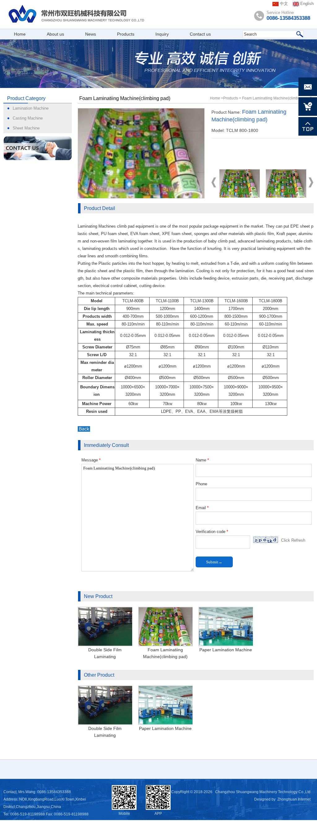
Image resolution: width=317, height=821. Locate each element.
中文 (283, 3)
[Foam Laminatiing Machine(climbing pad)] (141, 153)
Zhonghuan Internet (293, 799)
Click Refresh (293, 540)
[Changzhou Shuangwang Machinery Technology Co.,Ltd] (100, 14)
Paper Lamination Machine (225, 649)
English (306, 3)
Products (230, 98)
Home (215, 98)
